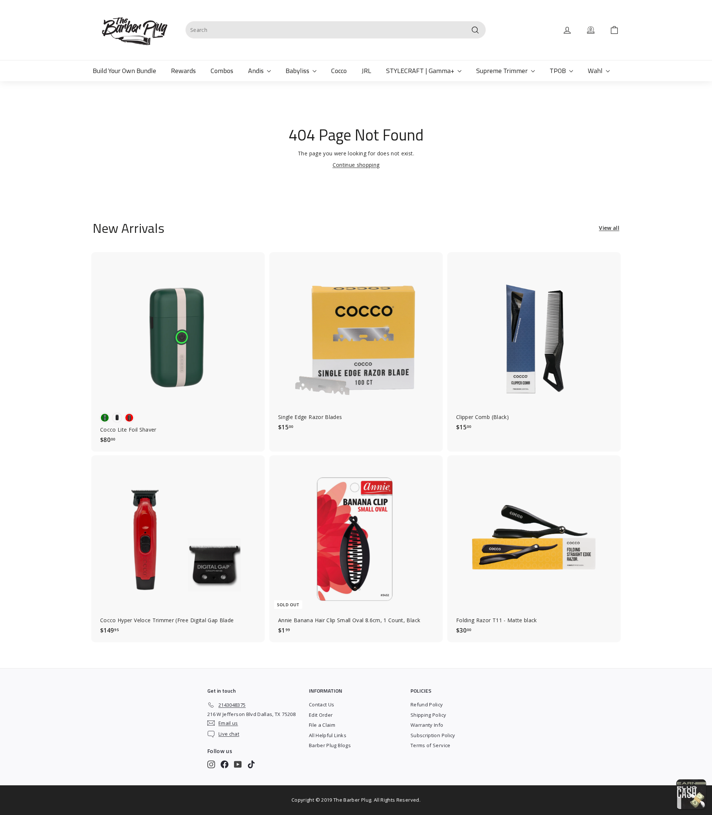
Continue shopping (356, 164)
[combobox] (335, 30)
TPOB (558, 71)
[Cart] (614, 30)
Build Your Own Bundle (124, 71)
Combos (222, 71)
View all (609, 227)
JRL (366, 71)
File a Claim (322, 725)
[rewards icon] (591, 30)
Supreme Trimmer (502, 71)
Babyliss (298, 71)
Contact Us (321, 704)
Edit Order (321, 715)
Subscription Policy (433, 735)
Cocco (339, 71)
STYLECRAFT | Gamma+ (421, 71)
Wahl (596, 71)
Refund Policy (427, 704)
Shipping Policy (428, 715)
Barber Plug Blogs (330, 745)
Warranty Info (427, 725)
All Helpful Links (327, 735)
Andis (256, 71)
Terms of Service (431, 745)
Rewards (183, 71)
